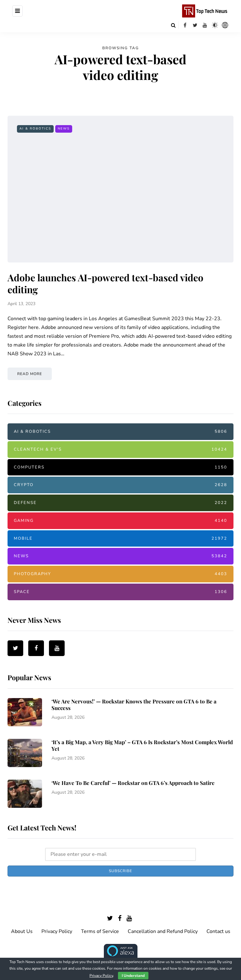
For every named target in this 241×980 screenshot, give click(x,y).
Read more (29, 373)
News (64, 128)
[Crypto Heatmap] (225, 25)
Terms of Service (100, 931)
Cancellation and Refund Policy (163, 931)
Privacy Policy (56, 931)
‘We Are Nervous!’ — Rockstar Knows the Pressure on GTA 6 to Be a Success (134, 704)
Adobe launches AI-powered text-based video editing (105, 283)
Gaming (120, 520)
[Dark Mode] (215, 25)
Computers (120, 467)
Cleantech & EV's (120, 449)
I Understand (133, 975)
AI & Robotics (35, 128)
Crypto (120, 485)
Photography (120, 574)
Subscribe (120, 870)
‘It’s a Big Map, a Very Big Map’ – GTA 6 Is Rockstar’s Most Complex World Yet (142, 745)
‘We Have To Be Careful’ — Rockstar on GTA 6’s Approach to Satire (133, 782)
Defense (120, 503)
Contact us (218, 931)
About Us (22, 931)
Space (120, 592)
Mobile (120, 538)
